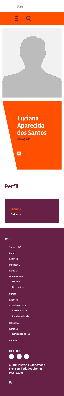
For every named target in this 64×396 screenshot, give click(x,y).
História (16, 281)
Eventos (13, 259)
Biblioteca (14, 264)
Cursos (12, 253)
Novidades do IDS (21, 333)
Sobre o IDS (15, 247)
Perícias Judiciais (20, 316)
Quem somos (16, 276)
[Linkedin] (19, 356)
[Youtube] (26, 356)
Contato (13, 340)
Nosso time (18, 287)
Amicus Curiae (19, 310)
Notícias (13, 270)
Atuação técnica (17, 305)
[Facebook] (11, 356)
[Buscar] (28, 20)
